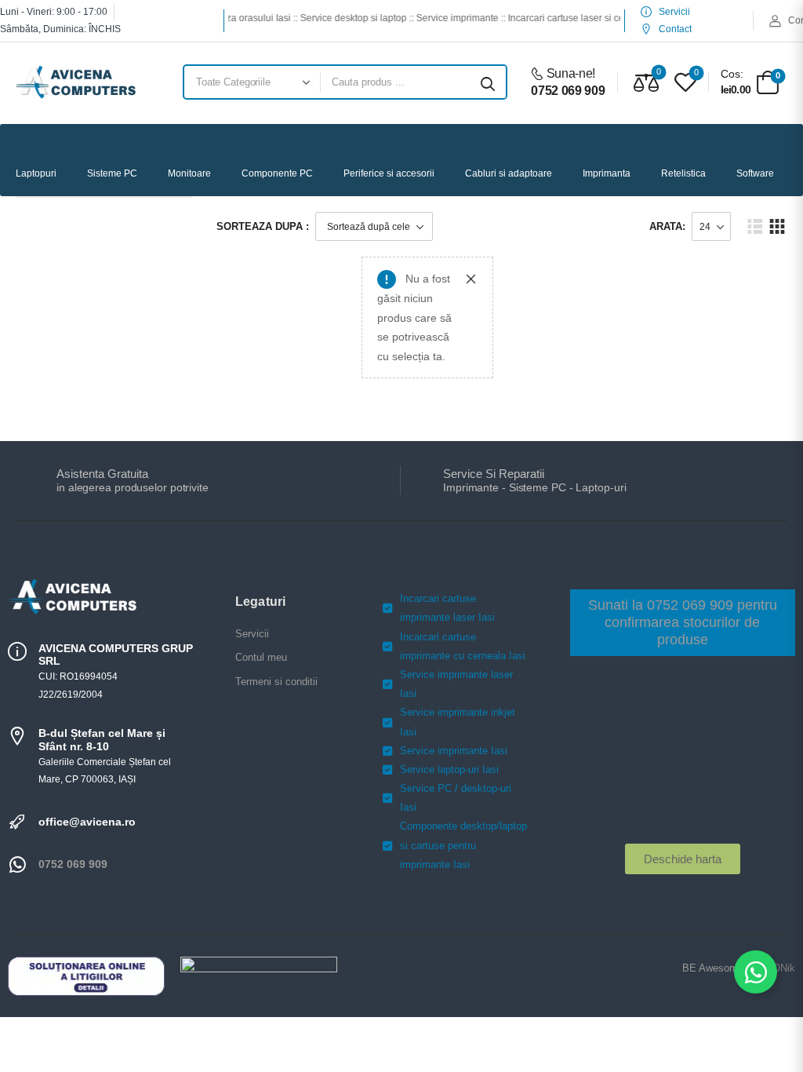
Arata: (667, 226)
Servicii (252, 634)
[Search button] (488, 82)
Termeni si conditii (276, 681)
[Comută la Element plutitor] (755, 972)
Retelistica (683, 173)
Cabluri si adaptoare (508, 173)
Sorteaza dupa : (262, 226)
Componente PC (277, 173)
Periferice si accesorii (388, 173)
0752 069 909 (72, 864)
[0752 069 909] (17, 864)
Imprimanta (606, 173)
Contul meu (261, 657)
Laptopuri (36, 173)
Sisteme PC (112, 173)
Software (755, 173)
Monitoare (189, 173)
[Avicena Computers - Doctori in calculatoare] (76, 82)
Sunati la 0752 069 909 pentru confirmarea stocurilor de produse (682, 622)
